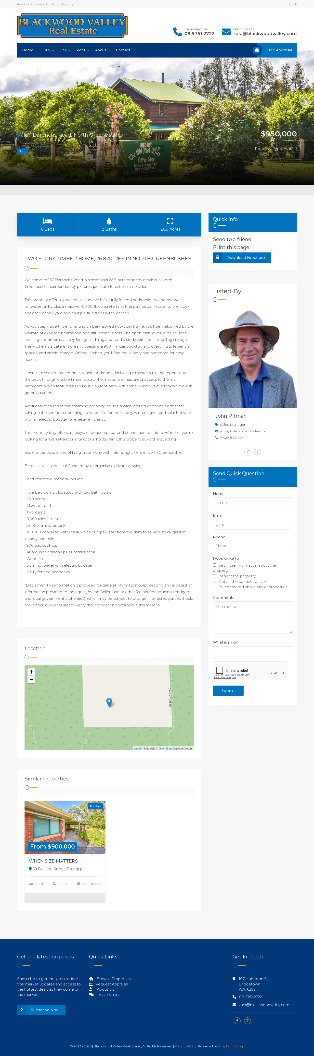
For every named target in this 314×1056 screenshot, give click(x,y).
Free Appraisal (279, 50)
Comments (223, 597)
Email (218, 515)
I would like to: (226, 558)
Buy (47, 50)
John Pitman (231, 416)
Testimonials (107, 994)
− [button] (31, 679)
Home (28, 50)
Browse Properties (113, 978)
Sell (63, 50)
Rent (80, 50)
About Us (105, 989)
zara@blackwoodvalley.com (265, 33)
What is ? (225, 642)
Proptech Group (231, 1046)
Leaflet (138, 748)
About (100, 50)
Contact (123, 50)
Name (219, 493)
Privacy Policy (185, 1046)
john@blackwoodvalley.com (244, 431)
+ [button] (31, 672)
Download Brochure (246, 257)
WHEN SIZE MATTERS (53, 861)
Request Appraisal (111, 984)
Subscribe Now (45, 1010)
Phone (219, 537)
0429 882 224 (232, 437)
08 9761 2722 (199, 33)
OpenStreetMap (168, 748)
